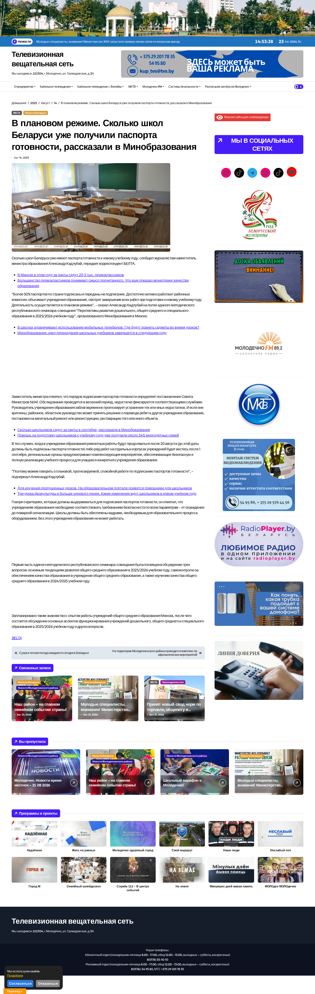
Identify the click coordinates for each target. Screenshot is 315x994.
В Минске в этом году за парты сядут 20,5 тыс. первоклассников (71, 274)
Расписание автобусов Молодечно (227, 86)
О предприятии (23, 86)
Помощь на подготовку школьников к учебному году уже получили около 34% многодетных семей (98, 435)
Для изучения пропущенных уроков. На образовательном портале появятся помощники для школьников (105, 488)
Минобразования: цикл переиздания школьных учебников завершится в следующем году (92, 332)
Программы (70, 755)
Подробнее (15, 975)
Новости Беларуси (35, 112)
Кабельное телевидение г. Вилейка (99, 86)
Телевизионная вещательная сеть (73, 920)
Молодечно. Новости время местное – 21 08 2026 (38, 782)
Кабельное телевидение (55, 86)
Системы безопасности (183, 86)
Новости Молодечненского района (38, 687)
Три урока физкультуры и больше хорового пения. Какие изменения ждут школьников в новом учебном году (107, 493)
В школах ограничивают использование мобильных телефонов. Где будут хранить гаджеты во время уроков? (108, 327)
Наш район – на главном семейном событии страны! (40, 707)
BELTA (16, 112)
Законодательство (173, 682)
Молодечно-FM (152, 86)
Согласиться (20, 983)
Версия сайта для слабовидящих (246, 117)
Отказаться (48, 983)
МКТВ (132, 86)
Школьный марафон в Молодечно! (182, 782)
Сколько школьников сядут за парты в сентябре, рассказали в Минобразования (84, 429)
